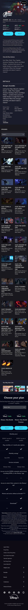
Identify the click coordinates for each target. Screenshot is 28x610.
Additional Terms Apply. (17, 51)
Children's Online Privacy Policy (9, 552)
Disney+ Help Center (18, 532)
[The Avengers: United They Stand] (8, 389)
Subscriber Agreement (8, 558)
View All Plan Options (9, 57)
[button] (14, 568)
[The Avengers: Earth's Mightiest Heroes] (20, 389)
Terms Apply (4, 512)
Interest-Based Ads (7, 564)
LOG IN (24, 2)
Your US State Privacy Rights (9, 555)
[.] (4, 592)
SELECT (8, 33)
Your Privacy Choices (7, 561)
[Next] (25, 388)
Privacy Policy (6, 549)
